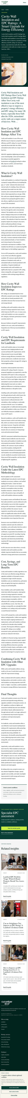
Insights (7, 9)
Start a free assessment (7, 832)
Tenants (2, 1029)
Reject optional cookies (14, 1091)
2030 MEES (3, 1057)
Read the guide (7, 896)
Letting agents (4, 1027)
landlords (13, 161)
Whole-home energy (5, 1047)
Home (2, 9)
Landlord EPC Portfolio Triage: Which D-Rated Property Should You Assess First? (13, 880)
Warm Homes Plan (5, 1062)
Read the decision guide (14, 828)
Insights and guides (5, 1054)
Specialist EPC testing (5, 1037)
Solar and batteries (5, 1044)
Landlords (3, 1022)
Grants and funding (5, 1059)
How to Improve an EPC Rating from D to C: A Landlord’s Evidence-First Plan (12, 970)
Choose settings (14, 1095)
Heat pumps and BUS (5, 1039)
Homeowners (4, 1024)
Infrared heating (4, 1042)
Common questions (5, 1064)
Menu (24, 2)
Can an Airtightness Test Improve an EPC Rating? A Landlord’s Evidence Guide (13, 925)
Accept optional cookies (14, 1087)
